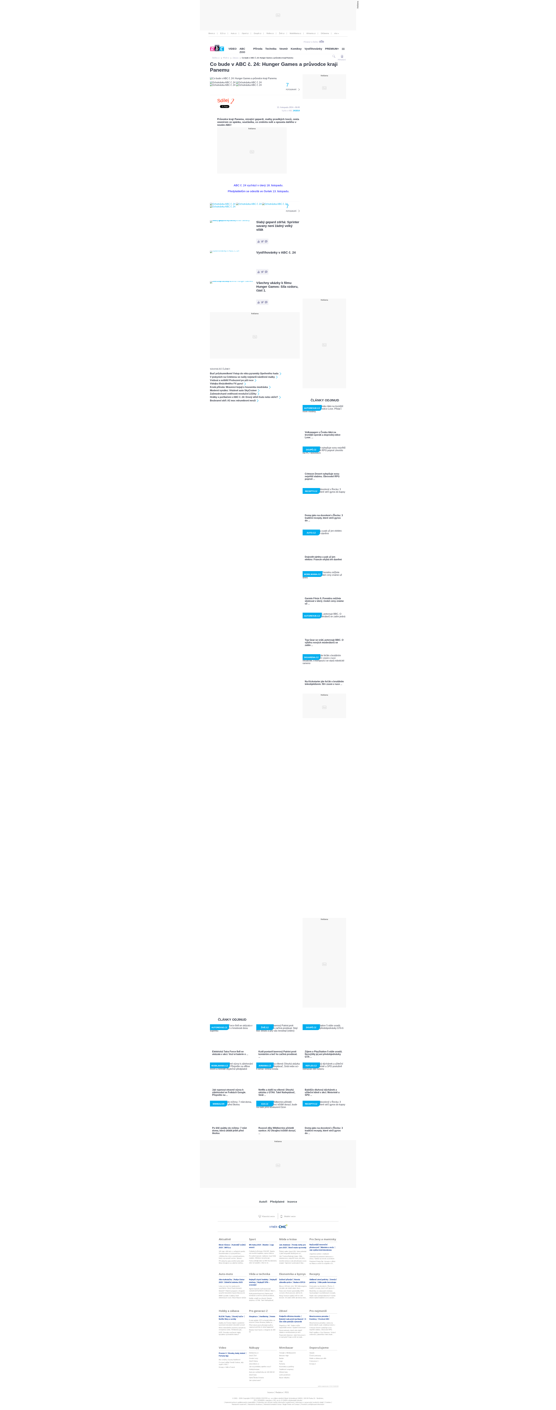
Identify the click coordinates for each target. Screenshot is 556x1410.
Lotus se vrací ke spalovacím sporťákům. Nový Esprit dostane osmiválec (230, 1287)
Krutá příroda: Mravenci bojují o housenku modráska (239, 387)
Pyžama (282, 1364)
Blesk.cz (212, 33)
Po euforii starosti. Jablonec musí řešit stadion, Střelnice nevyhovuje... (262, 1257)
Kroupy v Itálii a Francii (227, 1367)
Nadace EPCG (299, 1282)
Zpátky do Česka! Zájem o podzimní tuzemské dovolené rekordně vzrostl (232, 1324)
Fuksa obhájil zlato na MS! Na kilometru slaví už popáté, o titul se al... (263, 1262)
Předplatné (277, 1201)
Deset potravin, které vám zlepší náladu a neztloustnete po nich (290, 1331)
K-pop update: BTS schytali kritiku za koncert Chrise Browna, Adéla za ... (262, 1321)
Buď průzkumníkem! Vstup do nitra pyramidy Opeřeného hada (244, 373)
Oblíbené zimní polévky (319, 1280)
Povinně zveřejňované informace (312, 1404)
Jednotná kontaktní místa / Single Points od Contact (281, 1404)
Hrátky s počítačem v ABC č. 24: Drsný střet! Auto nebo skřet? (244, 397)
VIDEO (232, 48)
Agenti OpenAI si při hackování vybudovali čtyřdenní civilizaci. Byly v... (262, 1290)
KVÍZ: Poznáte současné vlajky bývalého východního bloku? (230, 1333)
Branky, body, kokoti (236, 1353)
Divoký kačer (238, 1316)
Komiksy (296, 48)
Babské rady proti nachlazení (291, 1319)
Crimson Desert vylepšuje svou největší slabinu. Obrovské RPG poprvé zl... (320, 1329)
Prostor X (223, 1353)
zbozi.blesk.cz (254, 1364)
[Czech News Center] (283, 1226)
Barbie (281, 1358)
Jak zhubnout (285, 1245)
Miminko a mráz (327, 1247)
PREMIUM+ (332, 48)
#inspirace (253, 1316)
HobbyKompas (254, 1369)
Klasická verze (268, 1216)
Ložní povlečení (284, 1375)
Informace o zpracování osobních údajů (309, 1402)
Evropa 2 (312, 1364)
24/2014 (296, 111)
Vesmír (283, 48)
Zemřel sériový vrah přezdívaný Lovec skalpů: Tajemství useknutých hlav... (293, 1262)
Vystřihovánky (313, 48)
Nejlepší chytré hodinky (259, 1280)
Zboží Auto (253, 1375)
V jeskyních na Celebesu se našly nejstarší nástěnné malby (242, 377)
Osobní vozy (253, 1358)
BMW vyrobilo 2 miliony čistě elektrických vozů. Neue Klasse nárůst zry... (232, 1297)
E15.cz (223, 33)
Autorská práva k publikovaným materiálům (240, 1402)
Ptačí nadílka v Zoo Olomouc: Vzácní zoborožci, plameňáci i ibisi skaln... (322, 1333)
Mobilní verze (290, 1216)
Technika (270, 48)
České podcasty (315, 1355)
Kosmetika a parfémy (286, 1366)
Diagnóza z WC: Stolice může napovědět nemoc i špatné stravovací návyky (292, 1327)
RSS (287, 1392)
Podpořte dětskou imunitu (290, 1316)
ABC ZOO (242, 50)
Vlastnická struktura (255, 1404)
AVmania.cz (311, 33)
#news (272, 1316)
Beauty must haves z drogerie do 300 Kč (262, 1331)
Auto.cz (234, 33)
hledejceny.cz (254, 1353)
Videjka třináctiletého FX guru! (226, 383)
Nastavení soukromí (239, 1404)
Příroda (257, 48)
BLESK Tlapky (225, 1316)
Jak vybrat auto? (255, 1380)
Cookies (328, 1402)
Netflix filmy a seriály (227, 1319)
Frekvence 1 (313, 1361)
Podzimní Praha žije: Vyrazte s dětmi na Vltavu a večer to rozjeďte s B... (322, 1262)
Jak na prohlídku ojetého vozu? (260, 1366)
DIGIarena (325, 33)
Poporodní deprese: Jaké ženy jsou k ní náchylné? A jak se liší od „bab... (292, 1336)
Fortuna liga (223, 1356)
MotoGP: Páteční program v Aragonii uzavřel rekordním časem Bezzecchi (232, 1292)
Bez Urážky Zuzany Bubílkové (229, 1360)
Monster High (284, 1355)
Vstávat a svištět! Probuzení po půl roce (232, 380)
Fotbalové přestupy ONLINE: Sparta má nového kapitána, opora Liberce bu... (262, 1252)
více (335, 33)
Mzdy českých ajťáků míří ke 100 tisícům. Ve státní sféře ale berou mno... (293, 1297)
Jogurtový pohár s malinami (319, 1254)
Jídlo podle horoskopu (327, 1282)
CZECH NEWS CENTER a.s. (260, 1398)
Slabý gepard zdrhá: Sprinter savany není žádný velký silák (277, 225)
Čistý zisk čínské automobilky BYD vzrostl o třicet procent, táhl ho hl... (291, 1292)
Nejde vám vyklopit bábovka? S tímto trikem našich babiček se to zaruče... (322, 1297)
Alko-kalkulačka (226, 1280)
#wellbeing (264, 1316)
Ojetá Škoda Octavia (256, 1377)
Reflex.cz (270, 33)
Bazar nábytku (284, 1377)
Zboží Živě (253, 1355)
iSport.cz (245, 33)
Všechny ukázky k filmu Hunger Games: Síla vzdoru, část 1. (277, 286)
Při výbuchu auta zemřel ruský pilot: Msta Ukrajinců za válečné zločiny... (231, 1262)
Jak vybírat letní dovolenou (320, 1250)
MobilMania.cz (295, 33)
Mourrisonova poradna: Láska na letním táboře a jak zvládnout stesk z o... (322, 1324)
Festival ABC (324, 1319)
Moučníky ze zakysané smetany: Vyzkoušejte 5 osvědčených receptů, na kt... (322, 1292)
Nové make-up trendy (297, 1248)
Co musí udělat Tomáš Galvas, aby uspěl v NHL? (231, 1363)
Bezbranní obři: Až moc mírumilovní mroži (233, 400)
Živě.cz (282, 33)
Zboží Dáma (253, 1361)
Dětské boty (283, 1372)
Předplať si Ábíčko (311, 42)
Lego (281, 1361)
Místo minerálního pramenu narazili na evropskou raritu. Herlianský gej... (232, 1329)
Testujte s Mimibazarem (287, 1353)
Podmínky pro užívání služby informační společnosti (275, 1402)
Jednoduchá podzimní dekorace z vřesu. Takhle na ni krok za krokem (321, 1257)
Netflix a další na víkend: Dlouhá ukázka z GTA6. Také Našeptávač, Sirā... (261, 1299)
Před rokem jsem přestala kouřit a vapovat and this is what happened (261, 1326)
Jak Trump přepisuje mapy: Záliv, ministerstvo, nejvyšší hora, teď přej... (292, 1257)
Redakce (279, 1392)
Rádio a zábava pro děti (317, 1358)
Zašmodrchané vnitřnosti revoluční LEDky (233, 394)
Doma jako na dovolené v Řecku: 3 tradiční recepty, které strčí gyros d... (322, 1287)
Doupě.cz (257, 33)
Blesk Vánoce (225, 1245)
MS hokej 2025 (255, 1245)
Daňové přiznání (286, 1280)
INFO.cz (228, 1248)
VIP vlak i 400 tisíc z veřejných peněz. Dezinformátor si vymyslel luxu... (232, 1252)
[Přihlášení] (342, 56)
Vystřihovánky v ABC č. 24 (276, 252)
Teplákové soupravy (286, 1369)
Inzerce (292, 1201)
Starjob (311, 1353)
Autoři (263, 1201)
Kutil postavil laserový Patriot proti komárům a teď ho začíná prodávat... (262, 1294)
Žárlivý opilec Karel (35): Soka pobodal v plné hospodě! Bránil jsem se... (292, 1252)
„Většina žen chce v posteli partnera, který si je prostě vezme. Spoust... (232, 1257)
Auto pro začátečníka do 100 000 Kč (262, 1372)
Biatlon (266, 1245)
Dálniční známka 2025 (234, 1282)
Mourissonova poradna (319, 1316)
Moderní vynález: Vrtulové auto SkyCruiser (233, 390)
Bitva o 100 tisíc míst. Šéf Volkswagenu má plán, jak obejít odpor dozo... (293, 1287)
